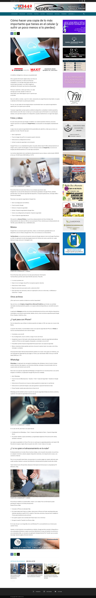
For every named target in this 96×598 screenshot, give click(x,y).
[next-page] (13, 581)
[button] (84, 14)
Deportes (29, 13)
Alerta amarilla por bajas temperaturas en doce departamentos (15, 577)
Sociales (57, 13)
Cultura (42, 13)
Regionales (50, 13)
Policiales (22, 13)
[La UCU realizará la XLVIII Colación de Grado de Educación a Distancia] (35, 569)
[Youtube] (84, 1)
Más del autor (30, 561)
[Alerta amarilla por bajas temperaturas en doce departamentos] (18, 569)
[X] (18, 33)
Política (36, 13)
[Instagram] (82, 1)
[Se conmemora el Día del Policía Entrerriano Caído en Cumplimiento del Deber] (51, 569)
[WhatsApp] (15, 33)
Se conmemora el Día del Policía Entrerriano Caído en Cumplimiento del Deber (51, 577)
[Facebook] (80, 1)
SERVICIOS (70, 13)
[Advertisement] (48, 87)
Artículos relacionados (17, 561)
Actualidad (14, 13)
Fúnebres (63, 13)
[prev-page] (11, 581)
